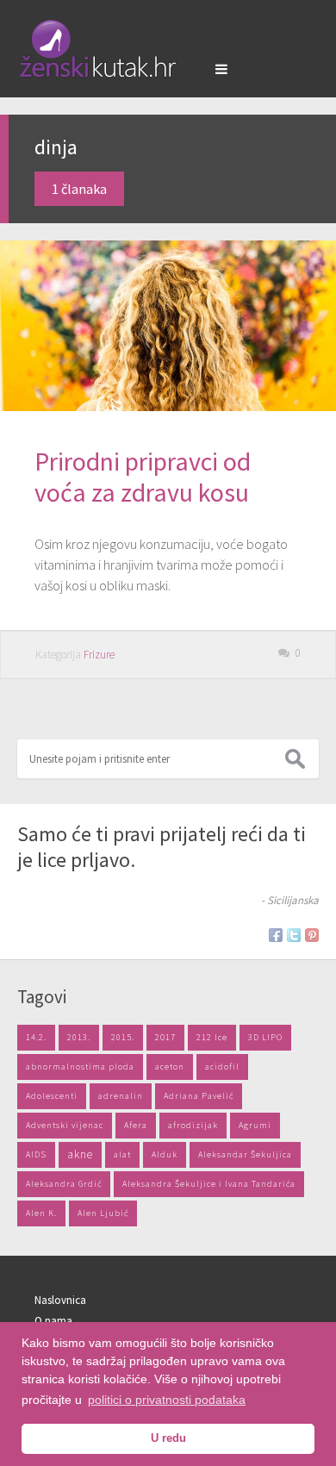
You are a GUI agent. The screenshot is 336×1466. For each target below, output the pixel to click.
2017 (165, 1037)
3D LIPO (265, 1037)
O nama (53, 1320)
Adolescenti (52, 1095)
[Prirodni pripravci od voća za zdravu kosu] (168, 325)
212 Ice (211, 1037)
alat (122, 1154)
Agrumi (255, 1125)
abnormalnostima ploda (80, 1066)
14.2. (36, 1037)
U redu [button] (168, 1438)
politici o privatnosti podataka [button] (167, 1400)
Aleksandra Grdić (64, 1183)
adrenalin (120, 1095)
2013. (78, 1037)
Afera (135, 1125)
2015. (122, 1037)
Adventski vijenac (64, 1125)
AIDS (36, 1154)
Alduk (164, 1154)
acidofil (222, 1066)
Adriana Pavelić (198, 1095)
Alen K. (41, 1213)
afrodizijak (193, 1125)
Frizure (99, 654)
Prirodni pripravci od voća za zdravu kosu (142, 476)
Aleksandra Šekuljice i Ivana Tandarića (209, 1183)
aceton (169, 1066)
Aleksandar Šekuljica (245, 1154)
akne (80, 1154)
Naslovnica (60, 1300)
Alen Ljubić (103, 1213)
